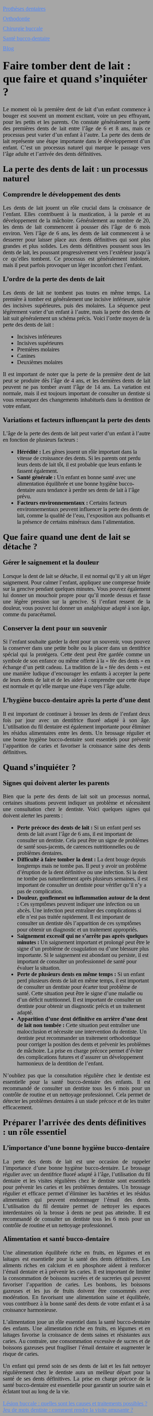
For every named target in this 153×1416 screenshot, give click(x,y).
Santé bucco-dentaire (26, 38)
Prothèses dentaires (24, 9)
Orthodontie (16, 19)
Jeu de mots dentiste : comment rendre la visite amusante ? (68, 1410)
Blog (8, 48)
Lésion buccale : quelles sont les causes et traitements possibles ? (75, 1403)
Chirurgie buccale (23, 29)
